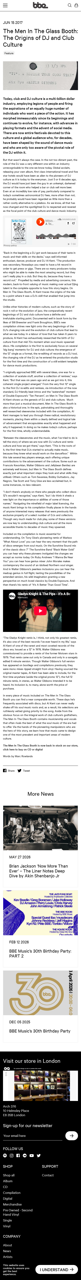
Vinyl (6, 1226)
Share (11, 770)
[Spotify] (5, 1156)
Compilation (12, 1192)
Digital (7, 1198)
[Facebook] (18, 1156)
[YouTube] (32, 1156)
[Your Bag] (76, 5)
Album (7, 1181)
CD (5, 1186)
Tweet (26, 770)
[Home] (40, 7)
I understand (54, 1269)
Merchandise (12, 1204)
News (7, 1251)
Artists (7, 1256)
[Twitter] (39, 1156)
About (7, 1245)
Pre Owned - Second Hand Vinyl (18, 1212)
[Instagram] (11, 1156)
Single (7, 1220)
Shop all (9, 1175)
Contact (48, 1175)
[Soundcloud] (25, 1156)
